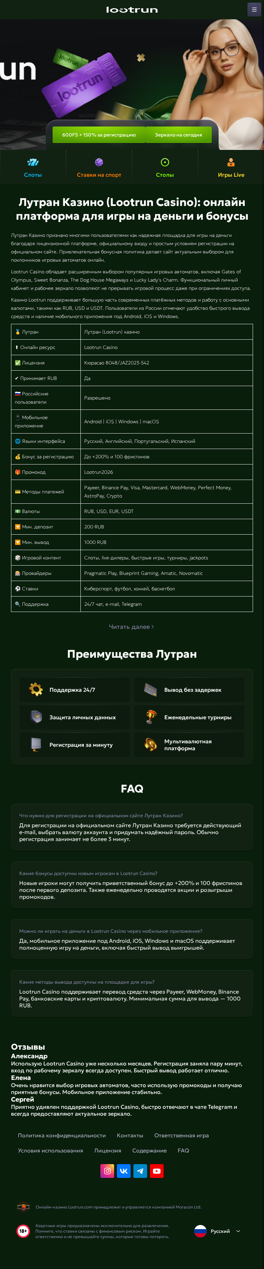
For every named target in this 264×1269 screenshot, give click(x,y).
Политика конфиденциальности (62, 1135)
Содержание (149, 1150)
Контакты (130, 1135)
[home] (132, 10)
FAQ (183, 1150)
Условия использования (50, 1150)
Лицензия (107, 1150)
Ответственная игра (181, 1135)
